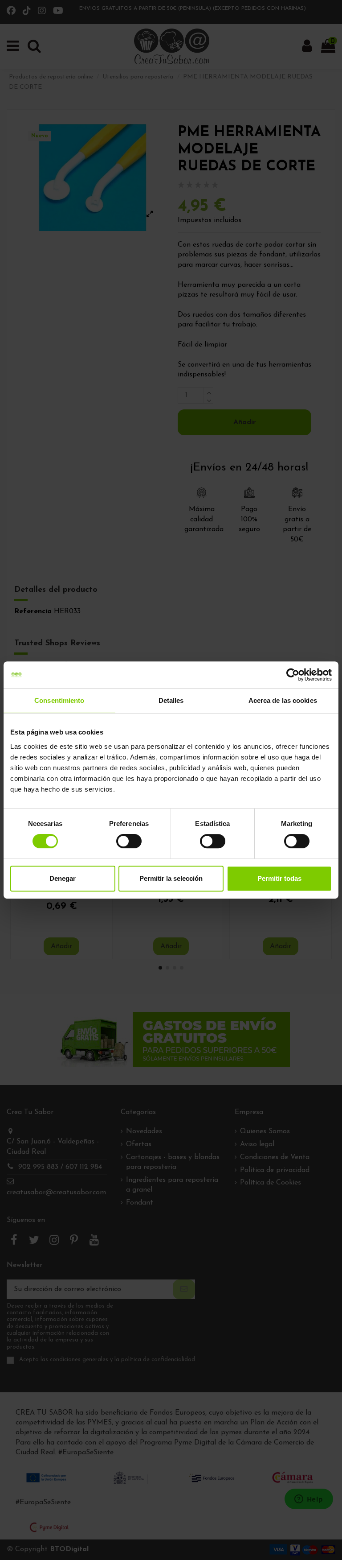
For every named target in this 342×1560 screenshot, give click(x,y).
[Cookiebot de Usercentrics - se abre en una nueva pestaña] (293, 674)
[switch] (129, 841)
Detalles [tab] (171, 700)
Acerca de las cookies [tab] (282, 700)
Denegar (62, 878)
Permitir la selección (171, 878)
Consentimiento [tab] (59, 700)
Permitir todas (279, 878)
